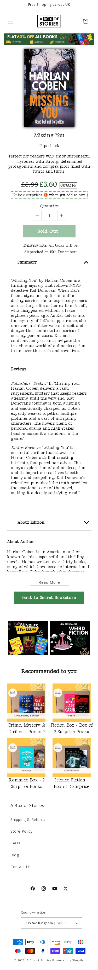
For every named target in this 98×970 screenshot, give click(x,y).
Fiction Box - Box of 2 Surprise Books (71, 728)
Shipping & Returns (27, 819)
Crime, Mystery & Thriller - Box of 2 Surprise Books (26, 729)
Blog (14, 854)
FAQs (15, 842)
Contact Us (20, 866)
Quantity (49, 206)
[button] (10, 21)
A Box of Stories (39, 960)
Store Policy (21, 831)
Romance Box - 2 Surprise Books (26, 783)
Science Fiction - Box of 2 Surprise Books (71, 784)
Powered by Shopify (68, 960)
